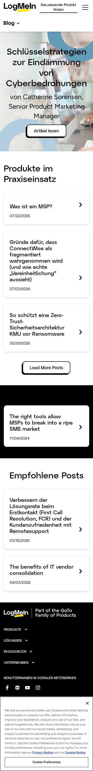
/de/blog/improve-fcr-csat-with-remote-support (43, 496)
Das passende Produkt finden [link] (58, 7)
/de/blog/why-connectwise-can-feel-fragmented (40, 238)
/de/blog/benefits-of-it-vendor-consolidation (35, 562)
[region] (46, 734)
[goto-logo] (46, 613)
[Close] (87, 703)
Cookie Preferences (46, 762)
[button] (16, 629)
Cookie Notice (75, 752)
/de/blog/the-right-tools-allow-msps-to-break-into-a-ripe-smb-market (43, 412)
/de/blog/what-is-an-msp (28, 195)
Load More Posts (46, 367)
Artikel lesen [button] (46, 130)
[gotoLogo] (20, 7)
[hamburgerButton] (85, 7)
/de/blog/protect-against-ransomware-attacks (42, 311)
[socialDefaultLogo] (7, 687)
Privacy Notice (42, 752)
